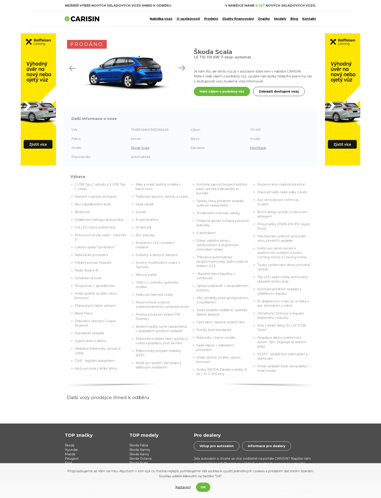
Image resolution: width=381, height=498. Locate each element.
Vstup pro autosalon (217, 446)
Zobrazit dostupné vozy (279, 91)
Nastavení (183, 487)
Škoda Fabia (138, 445)
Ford (68, 463)
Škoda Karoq (139, 454)
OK (203, 487)
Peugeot (72, 459)
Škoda (135, 148)
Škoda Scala (138, 463)
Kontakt (309, 19)
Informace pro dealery (266, 446)
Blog (294, 19)
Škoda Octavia (140, 459)
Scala (145, 148)
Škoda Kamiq (139, 450)
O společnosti (188, 19)
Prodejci (211, 19)
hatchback (258, 148)
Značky (264, 19)
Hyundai (71, 450)
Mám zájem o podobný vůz (222, 91)
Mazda (70, 454)
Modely (280, 19)
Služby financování (238, 19)
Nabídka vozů (161, 19)
